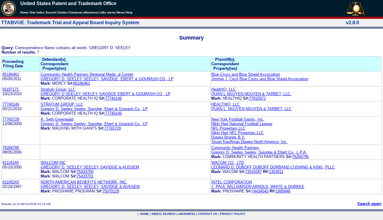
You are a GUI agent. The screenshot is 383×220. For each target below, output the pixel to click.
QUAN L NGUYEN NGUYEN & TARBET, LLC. (251, 94)
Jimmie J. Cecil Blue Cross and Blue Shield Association (259, 79)
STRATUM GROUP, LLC (62, 104)
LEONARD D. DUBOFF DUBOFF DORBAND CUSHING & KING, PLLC (273, 167)
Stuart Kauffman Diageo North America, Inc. (249, 141)
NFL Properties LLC (228, 128)
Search (51, 12)
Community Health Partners (235, 147)
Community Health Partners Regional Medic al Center (87, 74)
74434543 (260, 191)
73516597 (253, 171)
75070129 (110, 191)
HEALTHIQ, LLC (225, 104)
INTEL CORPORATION (231, 182)
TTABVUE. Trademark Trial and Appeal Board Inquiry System (70, 22)
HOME (144, 214)
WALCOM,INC (53, 162)
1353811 (276, 171)
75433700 (85, 171)
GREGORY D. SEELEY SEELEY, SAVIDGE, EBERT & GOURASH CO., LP (107, 79)
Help (129, 12)
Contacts (75, 12)
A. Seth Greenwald (57, 119)
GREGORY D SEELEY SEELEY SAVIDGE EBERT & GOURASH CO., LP (106, 94)
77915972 (257, 98)
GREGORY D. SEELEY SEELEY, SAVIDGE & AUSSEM (90, 186)
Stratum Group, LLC (58, 89)
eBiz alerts (107, 12)
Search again (369, 203)
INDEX (156, 214)
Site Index (37, 12)
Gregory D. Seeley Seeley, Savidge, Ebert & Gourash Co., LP (94, 109)
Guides (62, 12)
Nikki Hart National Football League (241, 124)
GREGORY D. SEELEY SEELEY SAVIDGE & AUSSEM (90, 167)
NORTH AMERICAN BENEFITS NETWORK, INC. (84, 182)
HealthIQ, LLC (223, 89)
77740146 (113, 98)
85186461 (10, 74)
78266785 (10, 147)
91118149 (10, 162)
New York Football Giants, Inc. (237, 119)
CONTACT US (207, 214)
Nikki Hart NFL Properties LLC (237, 133)
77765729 (10, 119)
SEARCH (169, 214)
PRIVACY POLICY (232, 214)
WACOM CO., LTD (227, 162)
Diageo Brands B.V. (228, 137)
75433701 (85, 176)
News (121, 12)
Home (24, 12)
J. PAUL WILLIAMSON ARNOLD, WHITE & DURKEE (257, 186)
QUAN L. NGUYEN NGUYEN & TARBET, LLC (251, 109)
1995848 (283, 191)
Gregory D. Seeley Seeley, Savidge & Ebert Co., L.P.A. (259, 152)
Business (91, 12)
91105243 (10, 182)
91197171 (10, 89)
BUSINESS (186, 214)
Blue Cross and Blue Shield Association (245, 74)
